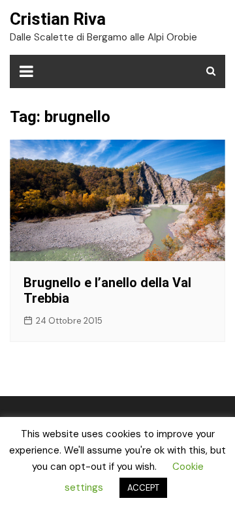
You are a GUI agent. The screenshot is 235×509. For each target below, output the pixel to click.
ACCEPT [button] (143, 487)
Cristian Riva (58, 19)
